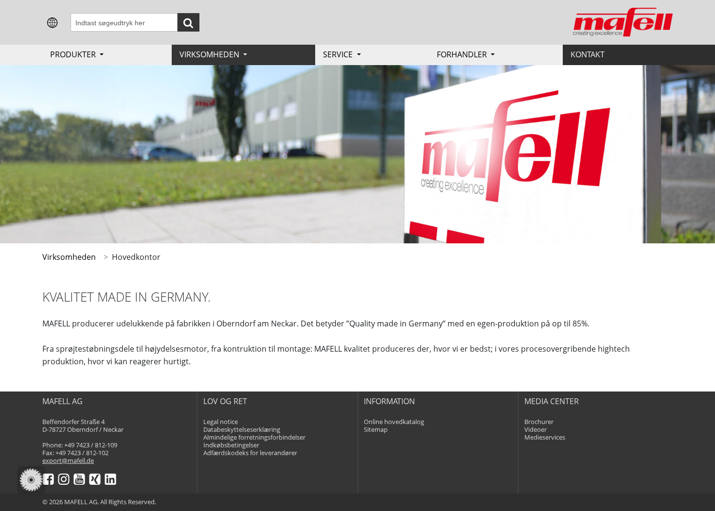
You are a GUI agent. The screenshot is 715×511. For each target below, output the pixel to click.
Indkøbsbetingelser (231, 445)
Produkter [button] (74, 54)
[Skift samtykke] (31, 480)
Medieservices (544, 437)
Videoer (535, 430)
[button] (52, 22)
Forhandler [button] (463, 54)
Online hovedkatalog (394, 422)
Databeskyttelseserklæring (241, 430)
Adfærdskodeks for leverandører (250, 453)
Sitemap (376, 430)
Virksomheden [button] (210, 54)
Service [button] (339, 54)
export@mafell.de (68, 461)
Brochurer (539, 422)
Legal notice (220, 422)
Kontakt (588, 54)
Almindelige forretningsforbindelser (254, 437)
